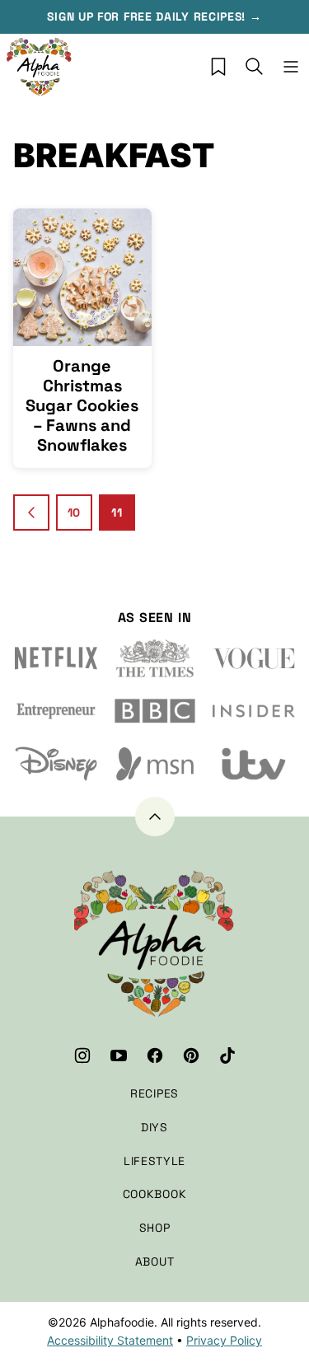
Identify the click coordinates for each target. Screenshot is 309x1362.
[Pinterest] (191, 1055)
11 (116, 512)
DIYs (154, 1127)
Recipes (154, 1093)
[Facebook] (155, 1055)
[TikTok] (227, 1055)
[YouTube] (119, 1055)
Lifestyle (154, 1161)
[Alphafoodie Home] (40, 66)
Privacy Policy (224, 1340)
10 (74, 512)
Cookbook (155, 1193)
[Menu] (291, 67)
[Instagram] (82, 1055)
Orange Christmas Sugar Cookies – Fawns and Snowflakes (82, 405)
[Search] (254, 67)
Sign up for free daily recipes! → (154, 16)
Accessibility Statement (110, 1340)
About (155, 1261)
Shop (155, 1227)
